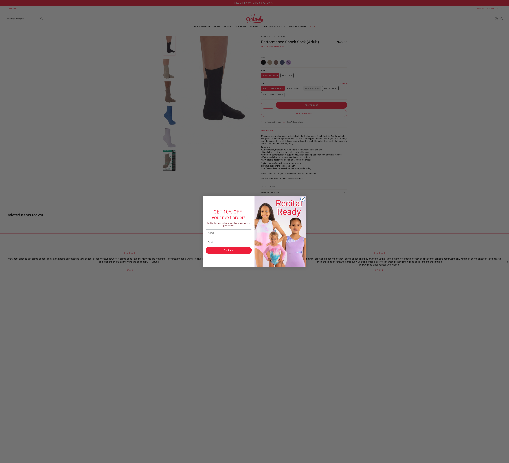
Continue (228, 250)
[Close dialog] (302, 199)
